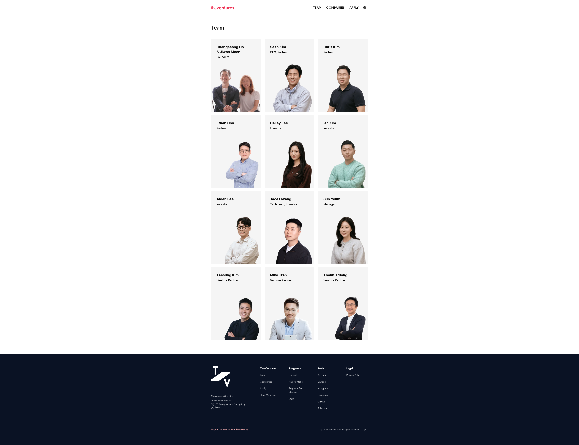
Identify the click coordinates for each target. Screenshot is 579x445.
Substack (322, 408)
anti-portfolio (296, 381)
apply (354, 7)
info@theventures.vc (221, 400)
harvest (293, 375)
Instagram (323, 388)
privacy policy (353, 375)
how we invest (268, 395)
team (317, 7)
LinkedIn (322, 381)
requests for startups (296, 390)
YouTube (322, 375)
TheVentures (335, 429)
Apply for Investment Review (228, 429)
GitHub (321, 401)
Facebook (323, 395)
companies (335, 7)
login (291, 398)
